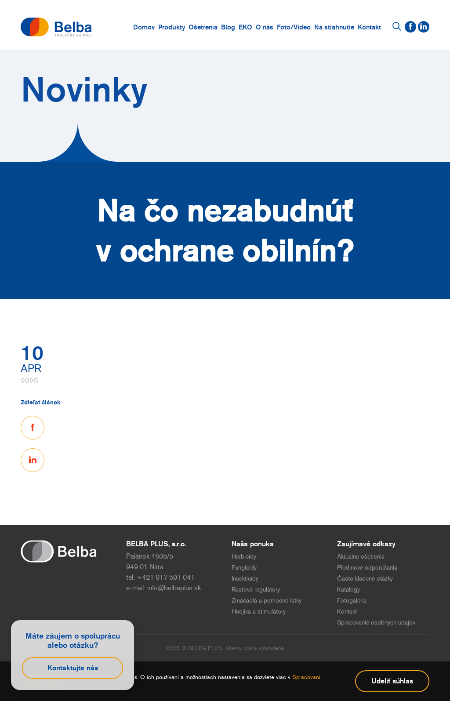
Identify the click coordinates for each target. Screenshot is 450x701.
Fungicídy (244, 567)
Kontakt (369, 27)
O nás (264, 27)
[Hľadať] (397, 27)
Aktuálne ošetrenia (361, 556)
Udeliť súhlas (392, 681)
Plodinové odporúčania (367, 567)
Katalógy (348, 589)
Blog (228, 27)
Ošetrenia (203, 27)
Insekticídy (245, 578)
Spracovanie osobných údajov (376, 622)
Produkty (171, 27)
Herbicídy (244, 556)
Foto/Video (294, 27)
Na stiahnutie (334, 27)
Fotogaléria (352, 600)
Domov (144, 27)
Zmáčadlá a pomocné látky (266, 600)
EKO (245, 27)
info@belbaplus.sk (174, 587)
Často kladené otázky (365, 578)
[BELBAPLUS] (56, 27)
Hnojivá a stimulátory (259, 611)
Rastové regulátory (256, 589)
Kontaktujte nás (72, 667)
